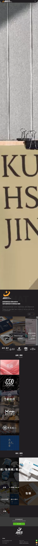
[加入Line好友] (36, 540)
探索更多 (29, 543)
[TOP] (36, 544)
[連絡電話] (36, 542)
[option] (19, 259)
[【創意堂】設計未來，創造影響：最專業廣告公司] (7, 1)
